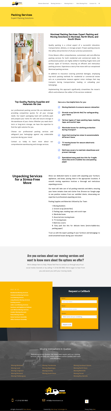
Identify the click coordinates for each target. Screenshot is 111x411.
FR (99, 3)
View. (94, 409)
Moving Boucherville (81, 376)
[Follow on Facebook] (86, 401)
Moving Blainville (79, 371)
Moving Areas (68, 3)
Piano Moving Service (17, 314)
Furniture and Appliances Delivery (20, 307)
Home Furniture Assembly (18, 317)
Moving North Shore (80, 368)
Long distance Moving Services (20, 300)
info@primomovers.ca (54, 400)
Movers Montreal (43, 3)
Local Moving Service (17, 297)
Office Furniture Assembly (18, 319)
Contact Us (92, 3)
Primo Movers (27, 409)
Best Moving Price (82, 3)
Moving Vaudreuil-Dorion (82, 365)
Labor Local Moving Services (19, 305)
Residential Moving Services (19, 292)
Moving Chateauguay (18, 376)
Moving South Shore (49, 373)
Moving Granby (47, 371)
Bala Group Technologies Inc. (59, 409)
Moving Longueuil (17, 371)
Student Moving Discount (18, 312)
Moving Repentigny (49, 368)
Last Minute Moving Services (19, 309)
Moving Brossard (17, 373)
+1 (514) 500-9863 (21, 400)
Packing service (15, 302)
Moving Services (55, 3)
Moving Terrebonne (49, 365)
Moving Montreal (17, 365)
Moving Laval (15, 368)
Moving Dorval (79, 373)
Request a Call (67, 324)
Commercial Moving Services (19, 295)
